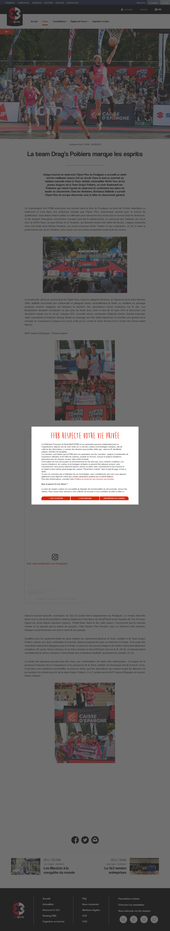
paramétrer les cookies (114, 498)
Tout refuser (86, 498)
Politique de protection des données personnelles (94, 479)
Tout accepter (56, 498)
